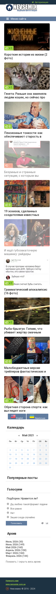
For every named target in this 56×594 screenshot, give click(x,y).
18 (16, 459)
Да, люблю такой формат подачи (28, 504)
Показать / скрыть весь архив (23, 561)
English (19, 418)
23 (46, 459)
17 (10, 459)
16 (46, 454)
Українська (39, 418)
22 (40, 459)
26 (22, 463)
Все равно (16, 508)
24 (10, 463)
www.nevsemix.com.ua (15, 584)
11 (16, 454)
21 (34, 459)
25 (16, 463)
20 (28, 459)
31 (10, 468)
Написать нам (12, 581)
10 (10, 454)
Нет (12, 513)
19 (22, 459)
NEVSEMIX (27, 10)
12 (22, 454)
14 (34, 454)
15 (40, 454)
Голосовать (16, 523)
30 (46, 463)
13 (28, 454)
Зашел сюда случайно (22, 517)
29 (40, 463)
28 (34, 463)
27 (28, 463)
